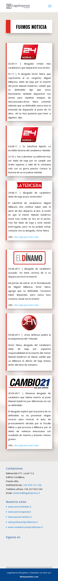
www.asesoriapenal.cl (19, 511)
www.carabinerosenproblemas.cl (25, 527)
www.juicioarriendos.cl (20, 516)
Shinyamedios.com (29, 576)
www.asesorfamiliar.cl (19, 506)
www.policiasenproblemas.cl (23, 521)
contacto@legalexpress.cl (26, 492)
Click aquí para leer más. (26, 236)
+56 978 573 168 (32, 485)
